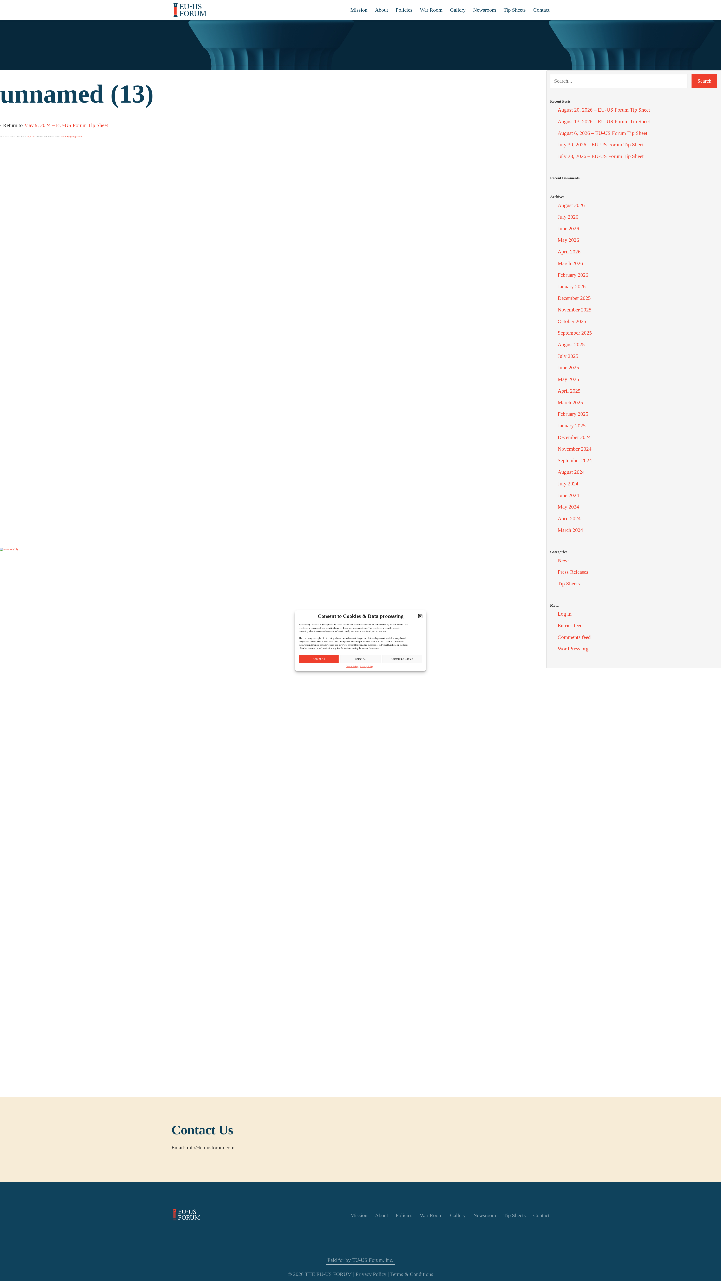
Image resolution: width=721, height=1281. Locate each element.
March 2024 (570, 530)
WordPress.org (573, 648)
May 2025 (568, 379)
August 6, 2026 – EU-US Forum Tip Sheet (602, 133)
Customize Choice (402, 658)
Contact (541, 10)
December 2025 (574, 298)
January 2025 (572, 426)
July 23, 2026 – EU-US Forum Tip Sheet (601, 156)
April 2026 (569, 252)
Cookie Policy (352, 666)
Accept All (319, 658)
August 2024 (571, 472)
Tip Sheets (515, 10)
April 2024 (569, 518)
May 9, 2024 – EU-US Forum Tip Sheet (66, 125)
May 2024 (568, 507)
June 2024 (568, 495)
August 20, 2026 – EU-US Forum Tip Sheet (604, 110)
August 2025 (571, 344)
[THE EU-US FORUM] (189, 10)
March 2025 (570, 402)
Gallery (458, 10)
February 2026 (573, 275)
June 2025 (568, 367)
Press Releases (573, 572)
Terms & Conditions (411, 1274)
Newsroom (484, 10)
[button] (420, 616)
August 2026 (571, 205)
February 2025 (573, 414)
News (563, 560)
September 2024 (575, 460)
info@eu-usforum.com (211, 1147)
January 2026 (572, 286)
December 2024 (574, 437)
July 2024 (568, 484)
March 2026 (570, 263)
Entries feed (570, 625)
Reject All (360, 658)
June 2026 (568, 228)
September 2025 (575, 333)
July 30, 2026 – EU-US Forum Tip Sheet (601, 144)
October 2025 (572, 321)
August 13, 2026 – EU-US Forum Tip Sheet (604, 121)
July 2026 (568, 217)
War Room (431, 10)
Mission (358, 10)
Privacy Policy (366, 666)
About (381, 10)
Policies (404, 10)
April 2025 (569, 391)
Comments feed (574, 637)
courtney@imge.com (71, 136)
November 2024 (574, 449)
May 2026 (568, 240)
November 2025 (574, 310)
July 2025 (568, 356)
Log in (565, 614)
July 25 (30, 136)
